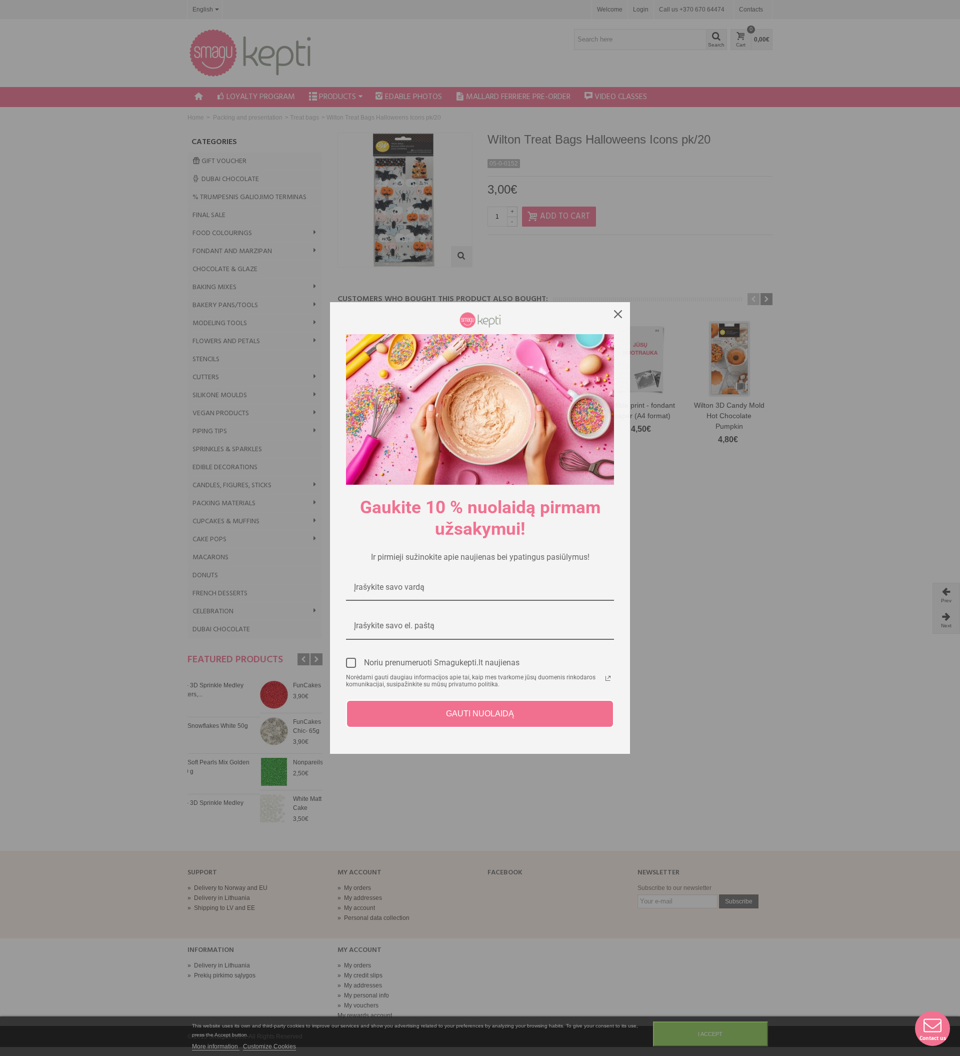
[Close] (618, 314)
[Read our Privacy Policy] (608, 678)
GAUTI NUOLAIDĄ (480, 713)
